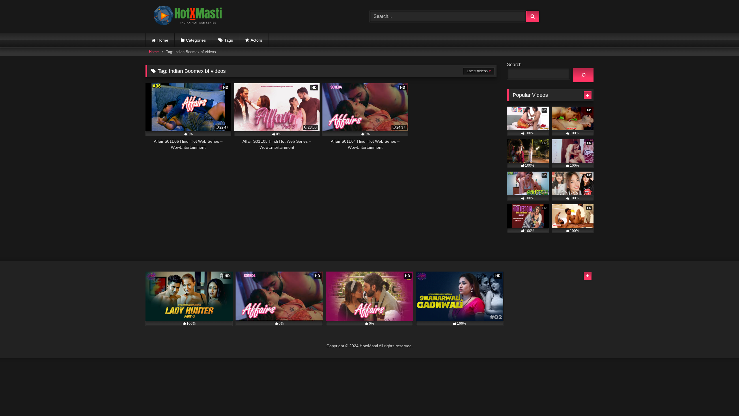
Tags (228, 40)
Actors (256, 40)
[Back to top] (721, 398)
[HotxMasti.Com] (188, 16)
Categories (196, 40)
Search (514, 64)
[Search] (583, 75)
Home (162, 40)
